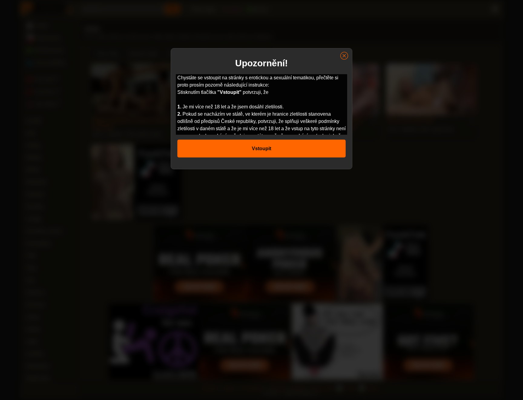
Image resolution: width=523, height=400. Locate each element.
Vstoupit (261, 148)
